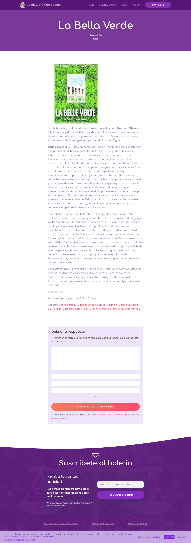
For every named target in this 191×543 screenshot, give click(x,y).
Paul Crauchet (92, 308)
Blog (124, 5)
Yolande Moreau (130, 308)
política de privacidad (82, 503)
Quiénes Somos (108, 5)
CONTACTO (158, 5)
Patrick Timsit (110, 308)
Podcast (137, 5)
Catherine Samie (73, 308)
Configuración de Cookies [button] (149, 537)
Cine (95, 38)
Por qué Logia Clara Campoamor (61, 523)
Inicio (91, 5)
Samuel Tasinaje (107, 304)
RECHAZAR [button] (181, 537)
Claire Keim (55, 308)
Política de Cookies (137, 523)
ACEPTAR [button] (169, 537)
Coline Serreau (67, 304)
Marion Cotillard (128, 304)
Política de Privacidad (103, 523)
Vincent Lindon (87, 304)
